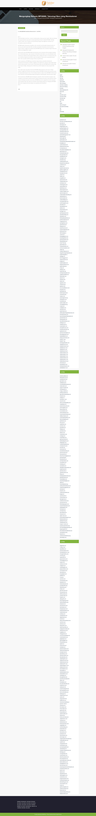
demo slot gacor (63, 104)
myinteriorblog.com (63, 727)
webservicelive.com (64, 793)
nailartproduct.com (63, 615)
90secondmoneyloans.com (65, 620)
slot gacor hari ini (45, 8)
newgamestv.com (63, 221)
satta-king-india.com (64, 627)
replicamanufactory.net (64, 650)
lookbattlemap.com (63, 171)
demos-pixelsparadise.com (65, 402)
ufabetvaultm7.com (63, 663)
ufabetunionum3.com (64, 660)
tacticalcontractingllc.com (65, 332)
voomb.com (62, 234)
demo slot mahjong (63, 86)
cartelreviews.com (63, 612)
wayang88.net (63, 670)
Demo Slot (31, 8)
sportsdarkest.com (63, 206)
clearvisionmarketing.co (64, 702)
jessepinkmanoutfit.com (64, 163)
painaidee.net (62, 204)
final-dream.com (63, 707)
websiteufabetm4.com (64, 672)
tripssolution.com (63, 625)
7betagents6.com (63, 633)
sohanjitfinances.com (64, 327)
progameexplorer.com (64, 778)
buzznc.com (62, 770)
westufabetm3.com (63, 364)
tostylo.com (62, 176)
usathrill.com (62, 742)
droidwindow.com (63, 722)
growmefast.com (63, 244)
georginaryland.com (64, 477)
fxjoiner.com (62, 772)
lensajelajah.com (63, 574)
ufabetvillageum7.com (64, 665)
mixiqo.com (62, 306)
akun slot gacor (63, 83)
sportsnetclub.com (63, 179)
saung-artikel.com (63, 186)
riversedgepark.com (64, 560)
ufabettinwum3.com (64, 351)
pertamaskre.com (63, 139)
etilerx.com (62, 680)
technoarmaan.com (64, 765)
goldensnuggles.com (64, 169)
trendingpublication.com (64, 342)
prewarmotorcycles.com (64, 406)
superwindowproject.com (65, 505)
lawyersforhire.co (63, 196)
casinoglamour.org (63, 532)
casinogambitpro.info (64, 129)
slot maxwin (24, 804)
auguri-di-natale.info (64, 387)
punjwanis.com (63, 119)
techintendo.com (63, 607)
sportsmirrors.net (63, 224)
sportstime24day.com (64, 214)
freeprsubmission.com (64, 723)
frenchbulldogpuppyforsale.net (66, 527)
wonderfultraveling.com (64, 450)
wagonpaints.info (63, 698)
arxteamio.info (63, 284)
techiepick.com (63, 730)
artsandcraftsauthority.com (65, 791)
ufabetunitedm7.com (64, 354)
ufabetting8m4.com (63, 658)
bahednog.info (63, 136)
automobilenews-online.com (65, 760)
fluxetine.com (62, 490)
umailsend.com (63, 164)
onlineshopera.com (64, 580)
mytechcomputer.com (64, 788)
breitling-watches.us (64, 392)
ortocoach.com (63, 309)
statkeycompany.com (64, 416)
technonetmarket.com (64, 692)
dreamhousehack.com (64, 757)
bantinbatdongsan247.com (65, 134)
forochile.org (62, 447)
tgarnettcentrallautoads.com (65, 394)
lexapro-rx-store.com (64, 524)
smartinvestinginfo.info (64, 688)
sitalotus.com (62, 269)
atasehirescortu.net (63, 228)
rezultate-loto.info (63, 652)
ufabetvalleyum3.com (64, 361)
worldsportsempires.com (65, 272)
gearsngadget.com (63, 640)
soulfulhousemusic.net (64, 329)
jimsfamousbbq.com (64, 376)
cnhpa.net (62, 267)
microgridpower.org (64, 304)
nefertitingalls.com (63, 567)
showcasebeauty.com (64, 412)
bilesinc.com (62, 432)
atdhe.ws (62, 482)
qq (60, 108)
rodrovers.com (63, 623)
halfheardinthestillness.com (65, 485)
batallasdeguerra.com (64, 440)
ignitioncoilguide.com (64, 786)
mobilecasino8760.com (64, 492)
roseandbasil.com (63, 479)
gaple (61, 75)
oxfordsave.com (63, 183)
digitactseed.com (63, 617)
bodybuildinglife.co (63, 254)
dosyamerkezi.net (63, 409)
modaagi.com (62, 435)
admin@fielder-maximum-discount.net (27, 31)
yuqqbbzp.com (63, 632)
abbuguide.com (63, 598)
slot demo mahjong (63, 85)
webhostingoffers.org (64, 602)
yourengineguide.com (64, 747)
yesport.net (62, 174)
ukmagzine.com (63, 158)
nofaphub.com (63, 565)
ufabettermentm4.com (64, 346)
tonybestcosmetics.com (64, 768)
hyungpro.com (63, 211)
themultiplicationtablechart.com (66, 530)
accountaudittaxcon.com (65, 287)
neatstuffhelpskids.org (64, 444)
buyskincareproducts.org (65, 525)
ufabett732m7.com (63, 718)
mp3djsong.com (63, 382)
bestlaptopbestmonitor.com (65, 475)
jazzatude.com (63, 427)
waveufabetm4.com (64, 668)
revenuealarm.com (63, 783)
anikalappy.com (63, 675)
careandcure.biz (63, 294)
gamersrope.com (63, 151)
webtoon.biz (62, 208)
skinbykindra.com (63, 773)
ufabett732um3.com (64, 695)
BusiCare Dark (52, 814)
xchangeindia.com (63, 753)
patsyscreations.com (64, 569)
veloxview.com (63, 362)
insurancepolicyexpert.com (65, 414)
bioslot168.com (63, 790)
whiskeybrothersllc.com (64, 366)
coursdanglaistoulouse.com (65, 384)
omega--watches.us (64, 391)
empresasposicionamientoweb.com (67, 767)
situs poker (28, 807)
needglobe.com (63, 307)
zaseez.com (62, 562)
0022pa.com (62, 429)
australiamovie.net (63, 379)
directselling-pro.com (64, 782)
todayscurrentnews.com (64, 337)
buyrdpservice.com (63, 173)
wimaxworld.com (63, 454)
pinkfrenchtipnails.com (64, 219)
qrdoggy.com (62, 256)
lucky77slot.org (63, 243)
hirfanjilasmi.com (63, 299)
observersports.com (64, 189)
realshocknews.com (64, 259)
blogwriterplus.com (63, 126)
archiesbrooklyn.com (64, 460)
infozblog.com (62, 464)
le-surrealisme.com (63, 411)
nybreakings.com (63, 748)
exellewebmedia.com (64, 153)
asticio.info (62, 281)
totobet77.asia (63, 339)
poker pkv (62, 80)
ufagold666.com (63, 725)
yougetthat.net (63, 178)
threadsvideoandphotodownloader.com (67, 141)
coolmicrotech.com (63, 755)
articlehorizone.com (64, 630)
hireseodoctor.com (63, 642)
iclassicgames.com (63, 184)
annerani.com (62, 425)
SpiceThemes (59, 814)
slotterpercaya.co (63, 324)
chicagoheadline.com (64, 554)
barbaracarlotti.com (64, 519)
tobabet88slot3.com (64, 336)
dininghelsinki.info (63, 677)
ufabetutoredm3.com (64, 357)
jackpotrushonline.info (64, 146)
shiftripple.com (63, 322)
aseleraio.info (62, 279)
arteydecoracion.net (64, 472)
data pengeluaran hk (64, 90)
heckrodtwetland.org (64, 484)
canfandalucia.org (63, 745)
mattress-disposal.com (64, 251)
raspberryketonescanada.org (65, 738)
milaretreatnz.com (63, 434)
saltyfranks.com (63, 424)
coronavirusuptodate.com (65, 635)
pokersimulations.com (64, 648)
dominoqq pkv (23, 801)
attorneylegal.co (63, 233)
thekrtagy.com (62, 752)
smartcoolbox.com (63, 326)
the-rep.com (62, 422)
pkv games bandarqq (64, 106)
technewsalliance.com (64, 690)
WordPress (44, 814)
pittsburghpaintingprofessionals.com (67, 312)
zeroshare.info (63, 430)
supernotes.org (63, 271)
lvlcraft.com (62, 618)
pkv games (19, 803)
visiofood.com (62, 720)
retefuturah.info (63, 687)
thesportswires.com (64, 209)
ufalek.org (62, 249)
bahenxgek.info (63, 138)
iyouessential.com (63, 592)
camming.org (62, 555)
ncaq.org (61, 577)
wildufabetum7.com (64, 367)
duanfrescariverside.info (64, 678)
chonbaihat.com (63, 465)
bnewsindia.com (63, 728)
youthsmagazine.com (64, 203)
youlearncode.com (63, 595)
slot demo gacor (63, 95)
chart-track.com (63, 449)
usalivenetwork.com (64, 144)
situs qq (61, 76)
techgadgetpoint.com (64, 236)
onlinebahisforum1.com (64, 552)
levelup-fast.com (63, 645)
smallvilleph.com (63, 437)
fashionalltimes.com (64, 762)
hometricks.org (63, 301)
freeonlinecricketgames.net (65, 455)
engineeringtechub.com (64, 229)
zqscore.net (62, 277)
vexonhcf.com (62, 401)
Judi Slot (25, 8)
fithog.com (62, 474)
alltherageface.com (63, 775)
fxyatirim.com (62, 597)
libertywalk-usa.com (64, 377)
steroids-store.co (63, 470)
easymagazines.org (64, 297)
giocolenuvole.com (63, 590)
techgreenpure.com (64, 608)
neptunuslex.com (63, 386)
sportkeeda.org (63, 291)
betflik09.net (62, 575)
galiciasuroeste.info (64, 439)
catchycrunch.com (63, 564)
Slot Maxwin (37, 8)
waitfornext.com (63, 700)
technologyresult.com (64, 600)
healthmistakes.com (64, 262)
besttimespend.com (64, 292)
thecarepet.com (63, 124)
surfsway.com (62, 613)
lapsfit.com (62, 643)
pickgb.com (62, 261)
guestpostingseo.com (64, 128)
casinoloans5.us (63, 495)
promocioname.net (63, 452)
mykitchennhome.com (64, 500)
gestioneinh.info (63, 710)
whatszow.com (63, 603)
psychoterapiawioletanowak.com (66, 316)
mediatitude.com (63, 404)
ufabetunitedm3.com (64, 352)
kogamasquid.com (63, 529)
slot (19, 89)
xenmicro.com (62, 579)
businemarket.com (63, 198)
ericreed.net (62, 489)
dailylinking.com (63, 587)
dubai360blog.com (63, 241)
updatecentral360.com (64, 274)
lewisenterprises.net (64, 584)
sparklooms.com (63, 331)
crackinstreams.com (64, 637)
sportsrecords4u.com (64, 655)
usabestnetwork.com (64, 161)
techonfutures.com (63, 735)
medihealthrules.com (64, 740)
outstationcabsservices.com (65, 750)
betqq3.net (62, 494)
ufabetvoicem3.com (64, 667)
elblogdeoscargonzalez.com (65, 467)
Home (20, 8)
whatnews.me (62, 705)
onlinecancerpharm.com (64, 248)
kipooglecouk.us (63, 499)
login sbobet (62, 81)
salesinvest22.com (63, 713)
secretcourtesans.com (64, 550)
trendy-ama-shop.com (64, 717)
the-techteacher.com (64, 758)
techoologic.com (63, 737)
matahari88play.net (63, 199)
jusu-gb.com (62, 123)
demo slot (62, 91)
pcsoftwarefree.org (63, 585)
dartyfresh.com (63, 582)
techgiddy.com (63, 143)
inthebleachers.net (63, 522)
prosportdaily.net (63, 712)
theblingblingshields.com (65, 218)
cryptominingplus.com (64, 191)
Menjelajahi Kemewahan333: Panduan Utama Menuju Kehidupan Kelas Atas (69, 51)
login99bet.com (63, 549)
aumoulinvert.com (63, 502)
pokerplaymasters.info (64, 131)
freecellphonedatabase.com (65, 149)
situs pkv (33, 806)
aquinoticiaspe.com (64, 193)
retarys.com (62, 166)
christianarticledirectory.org (65, 535)
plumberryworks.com (64, 314)
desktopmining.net (63, 520)
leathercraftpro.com (64, 302)
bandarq (61, 88)
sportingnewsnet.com (64, 213)
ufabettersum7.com (63, 347)
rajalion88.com (63, 557)
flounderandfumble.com (64, 683)
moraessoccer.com (63, 445)
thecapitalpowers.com (64, 334)
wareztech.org (63, 159)
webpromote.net (63, 469)
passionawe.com (63, 311)
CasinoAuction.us (63, 497)
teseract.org (62, 715)
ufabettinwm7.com (63, 349)
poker (61, 103)
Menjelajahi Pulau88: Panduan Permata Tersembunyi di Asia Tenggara (68, 46)
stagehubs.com (63, 545)
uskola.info (62, 697)
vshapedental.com (63, 743)
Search (62, 27)
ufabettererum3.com (64, 344)
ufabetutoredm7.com (64, 359)
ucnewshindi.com (63, 148)
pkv (60, 101)
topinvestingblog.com (64, 419)
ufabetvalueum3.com (64, 662)
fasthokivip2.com (63, 188)
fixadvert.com (62, 396)
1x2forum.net (62, 547)
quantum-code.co (63, 703)
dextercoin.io (62, 534)
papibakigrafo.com (63, 507)
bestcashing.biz (63, 457)
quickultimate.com (63, 317)
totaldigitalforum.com (64, 763)
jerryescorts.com (63, 231)
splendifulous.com (63, 653)
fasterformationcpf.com (64, 168)
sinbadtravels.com (63, 156)
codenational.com (63, 777)
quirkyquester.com (63, 319)
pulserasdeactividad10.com (65, 517)
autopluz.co (62, 397)
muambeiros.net (63, 462)
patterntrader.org (63, 266)
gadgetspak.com (63, 638)
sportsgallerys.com (63, 223)
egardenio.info (63, 282)
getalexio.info (62, 286)
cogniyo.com (62, 296)
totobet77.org (62, 341)
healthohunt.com (63, 685)
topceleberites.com (63, 657)
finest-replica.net (63, 708)
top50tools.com (63, 421)
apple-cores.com (63, 515)
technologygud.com (64, 258)
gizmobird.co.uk (63, 381)
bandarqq (19, 801)
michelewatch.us (63, 389)
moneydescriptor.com (64, 201)
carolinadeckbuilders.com (65, 417)
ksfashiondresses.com (64, 264)
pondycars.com (63, 733)
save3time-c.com (63, 399)
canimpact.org (63, 510)
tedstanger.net (63, 693)
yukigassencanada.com (64, 628)
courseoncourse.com (64, 133)
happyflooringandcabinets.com (66, 253)
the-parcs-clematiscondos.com (66, 121)
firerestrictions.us (63, 459)
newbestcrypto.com (64, 181)
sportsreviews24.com (64, 239)
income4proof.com (63, 570)
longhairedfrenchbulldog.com (65, 194)
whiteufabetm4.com (64, 673)
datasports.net (63, 226)
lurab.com (62, 785)
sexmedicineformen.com (65, 321)
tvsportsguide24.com (64, 238)
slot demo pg (62, 98)
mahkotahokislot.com (64, 246)
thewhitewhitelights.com (64, 480)
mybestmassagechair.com (65, 487)
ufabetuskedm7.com (64, 356)
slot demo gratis (63, 96)
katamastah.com (63, 276)
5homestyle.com (63, 537)
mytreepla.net (62, 647)
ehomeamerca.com (64, 605)
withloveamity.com (63, 593)
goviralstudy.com (63, 512)
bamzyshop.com (63, 732)
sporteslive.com (63, 216)
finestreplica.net (63, 682)
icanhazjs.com (63, 509)
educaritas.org (63, 572)
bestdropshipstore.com (64, 610)
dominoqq (62, 99)
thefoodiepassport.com (64, 504)
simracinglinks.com (64, 407)
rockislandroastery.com (64, 780)
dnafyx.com (62, 588)
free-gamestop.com (64, 154)
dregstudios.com (63, 442)
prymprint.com (63, 289)
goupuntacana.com (64, 559)
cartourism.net (63, 514)
